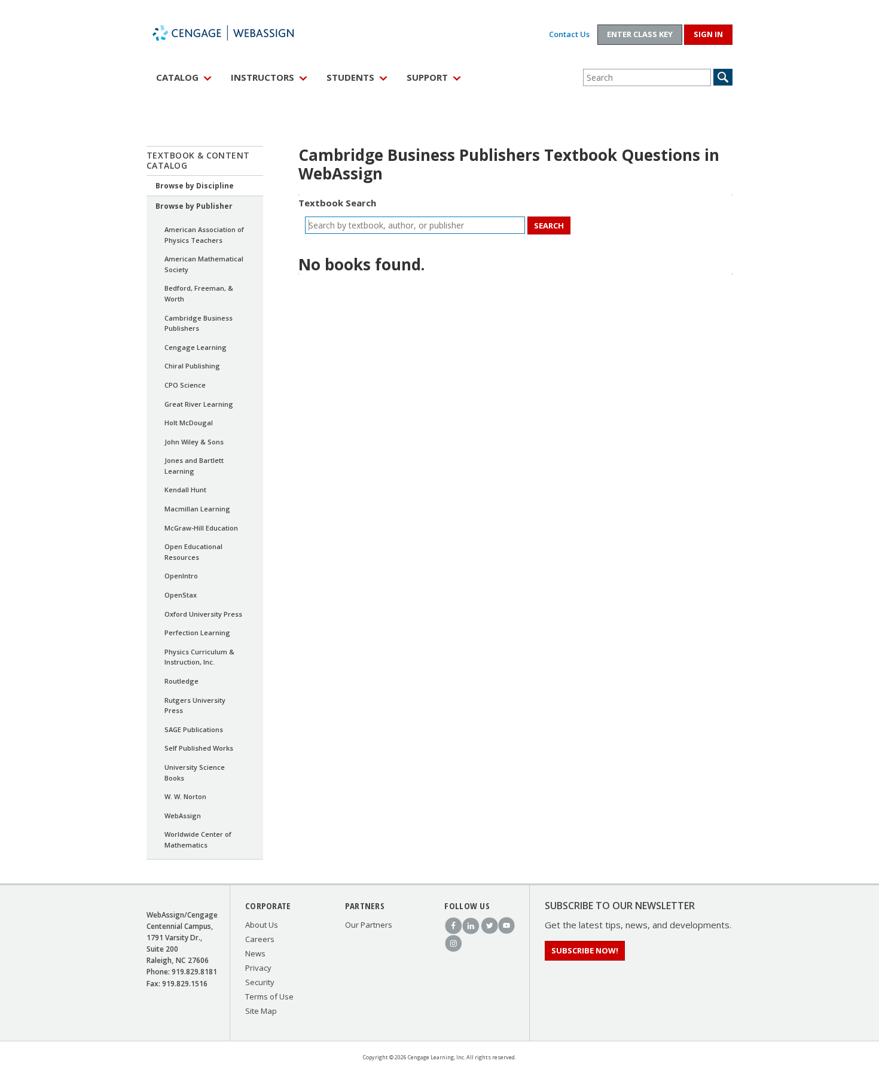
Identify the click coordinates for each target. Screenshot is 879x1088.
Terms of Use (269, 996)
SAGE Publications (193, 729)
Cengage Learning (195, 347)
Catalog (177, 77)
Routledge (181, 680)
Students (350, 77)
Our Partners (368, 924)
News (255, 953)
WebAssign (236, 33)
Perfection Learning (197, 632)
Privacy (258, 967)
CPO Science (185, 384)
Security (259, 982)
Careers (259, 939)
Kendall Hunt (185, 489)
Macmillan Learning (197, 508)
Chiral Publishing (192, 365)
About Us (261, 924)
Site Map (261, 1010)
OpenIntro (181, 575)
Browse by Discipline (194, 186)
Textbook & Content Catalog (198, 160)
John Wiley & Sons (194, 441)
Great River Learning (198, 404)
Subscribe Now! (584, 950)
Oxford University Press (203, 613)
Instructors (262, 77)
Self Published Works (198, 747)
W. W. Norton (185, 796)
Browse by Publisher (194, 206)
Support (427, 77)
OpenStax (180, 594)
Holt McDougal (188, 422)
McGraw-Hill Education (201, 527)
